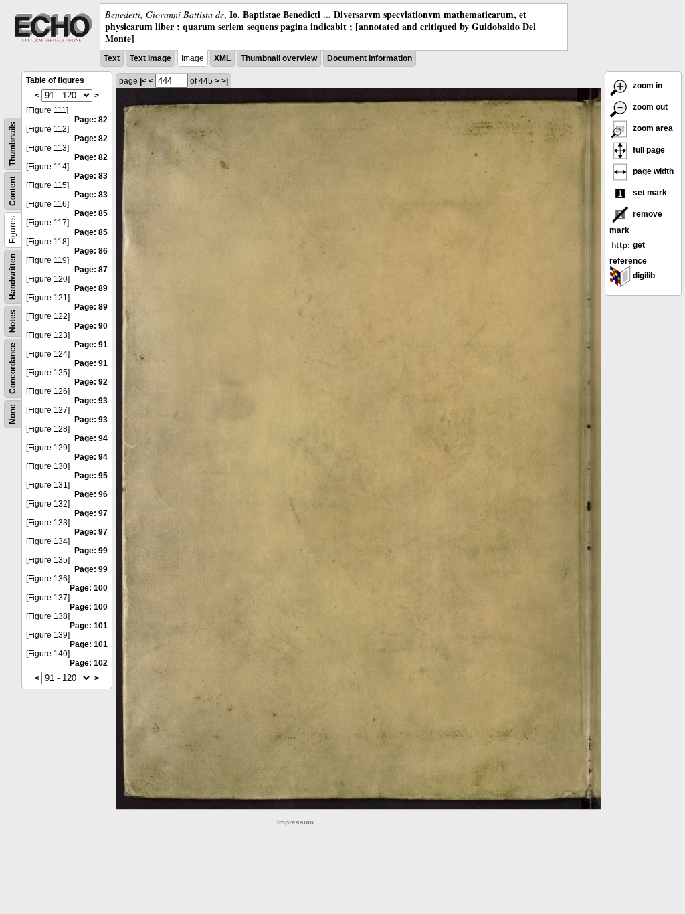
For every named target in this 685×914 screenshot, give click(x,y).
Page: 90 (91, 326)
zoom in (646, 85)
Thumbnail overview (279, 58)
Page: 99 (91, 550)
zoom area (652, 128)
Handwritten (12, 277)
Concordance (12, 368)
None (12, 414)
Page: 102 (89, 663)
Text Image (150, 58)
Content (12, 191)
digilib (643, 275)
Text (112, 58)
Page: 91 (91, 344)
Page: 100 (89, 588)
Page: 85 (91, 213)
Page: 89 (91, 288)
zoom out (649, 107)
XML (222, 58)
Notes (12, 321)
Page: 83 (91, 176)
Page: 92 (91, 382)
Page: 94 (91, 438)
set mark (649, 192)
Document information (369, 58)
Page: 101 (89, 625)
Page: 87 (91, 269)
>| (224, 81)
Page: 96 (91, 494)
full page (648, 150)
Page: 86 (91, 251)
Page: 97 (91, 513)
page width (652, 171)
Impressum (295, 822)
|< (143, 81)
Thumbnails (12, 144)
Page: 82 (91, 119)
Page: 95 (91, 475)
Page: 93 (91, 400)
